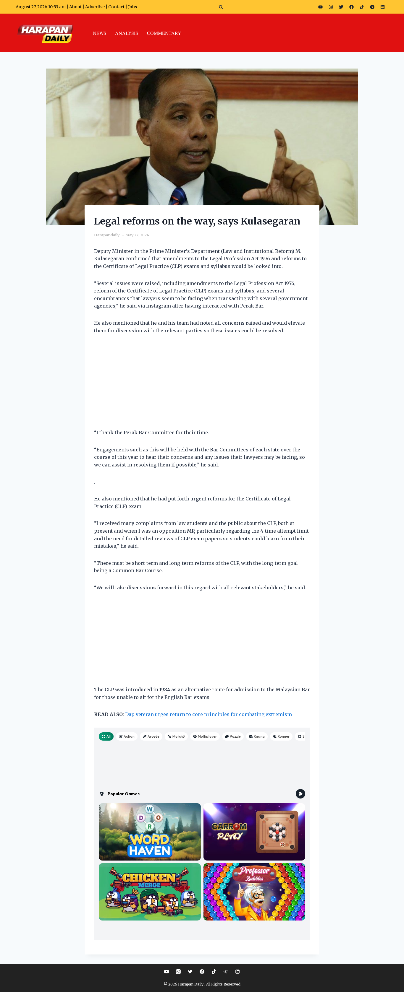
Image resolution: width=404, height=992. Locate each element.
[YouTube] (166, 971)
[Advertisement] (202, 385)
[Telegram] (372, 6)
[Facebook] (351, 6)
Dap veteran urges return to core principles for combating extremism (208, 714)
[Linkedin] (237, 971)
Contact (116, 6)
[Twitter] (341, 6)
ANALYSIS (126, 33)
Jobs (132, 6)
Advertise (95, 6)
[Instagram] (331, 6)
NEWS (99, 33)
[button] (221, 7)
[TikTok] (214, 971)
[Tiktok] (362, 6)
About (75, 6)
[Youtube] (320, 6)
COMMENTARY (164, 33)
